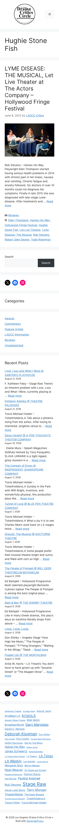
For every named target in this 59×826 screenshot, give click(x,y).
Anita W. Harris (44, 711)
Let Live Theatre (30, 229)
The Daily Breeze (34, 794)
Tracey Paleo (12, 802)
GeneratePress (35, 821)
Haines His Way (40, 220)
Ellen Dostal (10, 739)
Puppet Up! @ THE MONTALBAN (25, 655)
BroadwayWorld (14, 724)
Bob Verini (33, 720)
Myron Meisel (32, 765)
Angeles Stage (29, 711)
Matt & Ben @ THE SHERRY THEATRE (28, 602)
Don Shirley (44, 734)
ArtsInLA (29, 716)
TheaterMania (14, 794)
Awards (9, 318)
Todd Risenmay (41, 239)
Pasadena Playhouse (13, 774)
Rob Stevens (41, 234)
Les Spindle (29, 761)
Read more (15, 395)
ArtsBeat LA (12, 715)
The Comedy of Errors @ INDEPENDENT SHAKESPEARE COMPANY (24, 469)
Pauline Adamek (29, 778)
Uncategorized (14, 345)
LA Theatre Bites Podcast (15, 756)
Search (9, 256)
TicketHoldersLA (35, 798)
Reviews (13, 215)
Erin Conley (22, 738)
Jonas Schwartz (16, 751)
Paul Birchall (10, 778)
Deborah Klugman (21, 733)
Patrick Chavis (32, 774)
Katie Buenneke (36, 751)
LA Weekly (13, 761)
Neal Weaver (14, 770)
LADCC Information (17, 334)
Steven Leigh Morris (15, 790)
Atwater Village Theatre (15, 720)
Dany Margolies (36, 724)
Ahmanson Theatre (13, 711)
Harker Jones (32, 747)
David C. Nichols (15, 728)
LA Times (46, 756)
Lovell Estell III (42, 762)
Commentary (13, 323)
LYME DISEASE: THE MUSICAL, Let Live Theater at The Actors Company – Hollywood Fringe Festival (29, 88)
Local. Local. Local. (17, 628)
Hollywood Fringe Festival (21, 225)
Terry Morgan (36, 790)
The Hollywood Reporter (15, 799)
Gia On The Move (33, 743)
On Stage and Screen (35, 770)
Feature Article (14, 329)
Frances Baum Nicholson (41, 739)
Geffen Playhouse (14, 743)
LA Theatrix (32, 756)
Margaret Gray (14, 765)
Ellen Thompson (18, 220)
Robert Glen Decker (17, 239)
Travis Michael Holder (34, 802)
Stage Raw (34, 784)
